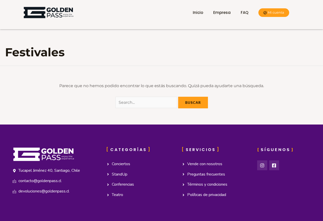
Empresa (222, 12)
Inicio (198, 12)
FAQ (244, 12)
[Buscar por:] (146, 102)
